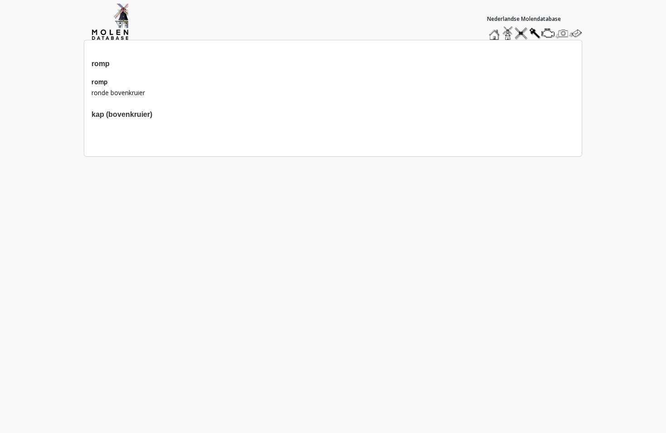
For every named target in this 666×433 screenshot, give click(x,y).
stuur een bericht (578, 33)
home (495, 31)
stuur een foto (562, 33)
